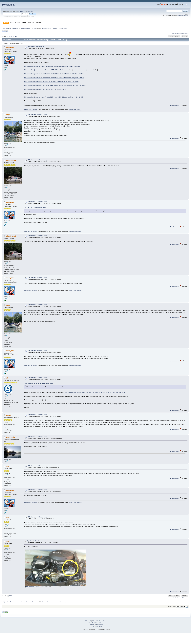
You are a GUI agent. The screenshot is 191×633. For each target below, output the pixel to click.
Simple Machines (103, 621)
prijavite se (21, 11)
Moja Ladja (8, 4)
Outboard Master (46, 28)
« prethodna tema (175, 33)
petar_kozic (10, 437)
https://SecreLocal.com (30, 109)
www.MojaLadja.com (182, 15)
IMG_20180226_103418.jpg (33, 586)
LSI (7, 378)
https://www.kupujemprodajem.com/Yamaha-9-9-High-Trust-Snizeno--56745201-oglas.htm (51, 81)
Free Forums (99, 624)
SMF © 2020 (95, 621)
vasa (7, 466)
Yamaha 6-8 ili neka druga (36, 47)
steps (8, 115)
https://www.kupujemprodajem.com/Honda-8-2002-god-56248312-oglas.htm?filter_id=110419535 (53, 97)
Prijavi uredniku (174, 105)
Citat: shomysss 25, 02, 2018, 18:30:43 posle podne (39, 383)
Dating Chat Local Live (75, 109)
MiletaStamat (11, 160)
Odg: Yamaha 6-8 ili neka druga (37, 114)
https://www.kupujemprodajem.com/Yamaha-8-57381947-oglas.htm (44, 70)
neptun (8, 415)
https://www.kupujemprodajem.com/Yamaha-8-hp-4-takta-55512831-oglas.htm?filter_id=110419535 (54, 78)
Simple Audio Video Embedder (96, 622)
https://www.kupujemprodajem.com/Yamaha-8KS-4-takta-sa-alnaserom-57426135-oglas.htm (52, 66)
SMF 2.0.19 (88, 621)
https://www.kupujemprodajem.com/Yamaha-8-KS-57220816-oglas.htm (45, 89)
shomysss (10, 47)
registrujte (29, 11)
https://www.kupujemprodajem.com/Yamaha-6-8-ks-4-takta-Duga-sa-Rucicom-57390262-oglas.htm (54, 74)
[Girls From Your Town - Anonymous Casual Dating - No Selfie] (5, 70)
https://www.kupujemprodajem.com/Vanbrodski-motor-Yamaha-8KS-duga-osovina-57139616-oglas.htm (55, 85)
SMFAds (92, 624)
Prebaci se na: (172, 606)
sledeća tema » (184, 33)
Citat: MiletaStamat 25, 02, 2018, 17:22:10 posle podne (39, 207)
